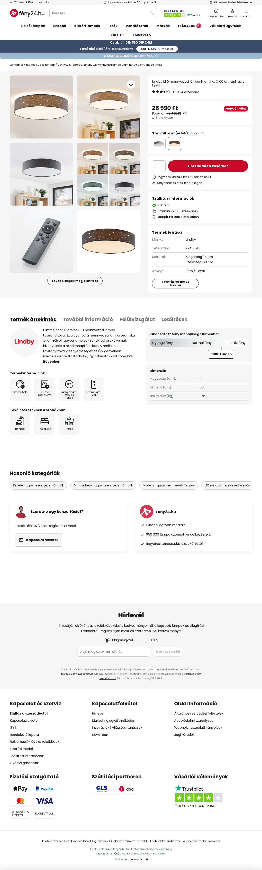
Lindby (191, 239)
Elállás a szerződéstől (29, 713)
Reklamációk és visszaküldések (34, 741)
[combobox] (103, 13)
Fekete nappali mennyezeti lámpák (38, 485)
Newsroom (100, 734)
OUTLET (117, 35)
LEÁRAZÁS (186, 26)
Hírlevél (98, 713)
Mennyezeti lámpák (70, 64)
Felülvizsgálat (137, 319)
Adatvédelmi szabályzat (193, 720)
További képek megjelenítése (75, 281)
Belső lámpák (46, 64)
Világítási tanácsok (127, 727)
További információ (88, 319)
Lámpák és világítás (22, 64)
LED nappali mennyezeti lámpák (227, 485)
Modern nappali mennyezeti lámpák (168, 485)
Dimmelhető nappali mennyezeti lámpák (103, 485)
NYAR (157, 49)
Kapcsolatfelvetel (24, 720)
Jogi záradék (184, 734)
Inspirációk (100, 727)
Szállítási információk (27, 756)
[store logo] (27, 13)
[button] (41, 174)
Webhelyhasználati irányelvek (198, 727)
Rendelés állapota (24, 734)
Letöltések (174, 319)
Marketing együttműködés (113, 720)
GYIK (13, 727)
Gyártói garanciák (24, 763)
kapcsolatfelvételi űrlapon (77, 673)
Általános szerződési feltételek (199, 713)
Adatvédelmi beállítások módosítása (65, 841)
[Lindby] (24, 342)
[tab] (33, 319)
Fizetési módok (22, 748)
